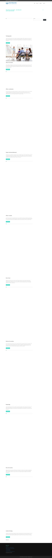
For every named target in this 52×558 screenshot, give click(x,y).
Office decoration (9, 62)
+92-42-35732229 (8, 550)
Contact (44, 3)
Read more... (8, 69)
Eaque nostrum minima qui (11, 152)
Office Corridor (9, 215)
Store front (8, 278)
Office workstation (9, 89)
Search (34, 18)
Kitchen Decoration (10, 341)
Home (34, 3)
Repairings (8, 404)
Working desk (8, 36)
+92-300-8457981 (8, 549)
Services (40, 3)
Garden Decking (9, 530)
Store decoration (9, 467)
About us (37, 3)
